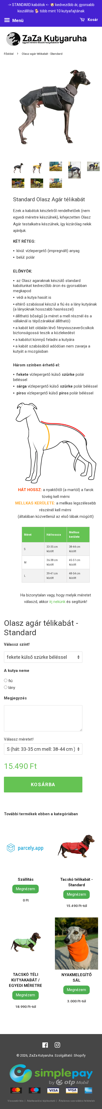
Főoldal (9, 54)
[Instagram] (57, 1046)
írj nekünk (57, 601)
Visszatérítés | (17, 1100)
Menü (17, 20)
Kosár (92, 20)
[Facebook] (45, 1046)
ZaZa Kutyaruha (41, 1055)
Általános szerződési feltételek (77, 1100)
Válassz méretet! (18, 739)
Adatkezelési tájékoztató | (42, 1100)
